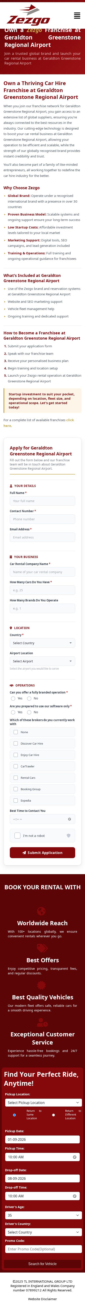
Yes (20, 698)
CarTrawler (27, 766)
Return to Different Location (73, 1114)
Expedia (26, 800)
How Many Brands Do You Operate (34, 600)
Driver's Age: (14, 1207)
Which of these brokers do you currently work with (42, 722)
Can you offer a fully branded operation (39, 692)
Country (17, 635)
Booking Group (31, 789)
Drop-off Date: (16, 1170)
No (36, 698)
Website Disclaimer (42, 1299)
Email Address (21, 529)
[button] (77, 15)
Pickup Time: (14, 1148)
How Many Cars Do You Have (31, 582)
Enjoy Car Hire (30, 755)
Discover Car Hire (32, 743)
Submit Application (45, 852)
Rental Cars (28, 778)
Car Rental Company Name (30, 564)
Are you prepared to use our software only (41, 706)
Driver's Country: (18, 1224)
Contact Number (23, 511)
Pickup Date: (14, 1131)
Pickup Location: (17, 1094)
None (24, 732)
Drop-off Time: (16, 1187)
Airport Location (21, 653)
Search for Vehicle (42, 1264)
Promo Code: (15, 1241)
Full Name (18, 493)
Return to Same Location (34, 1114)
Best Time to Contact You (28, 811)
